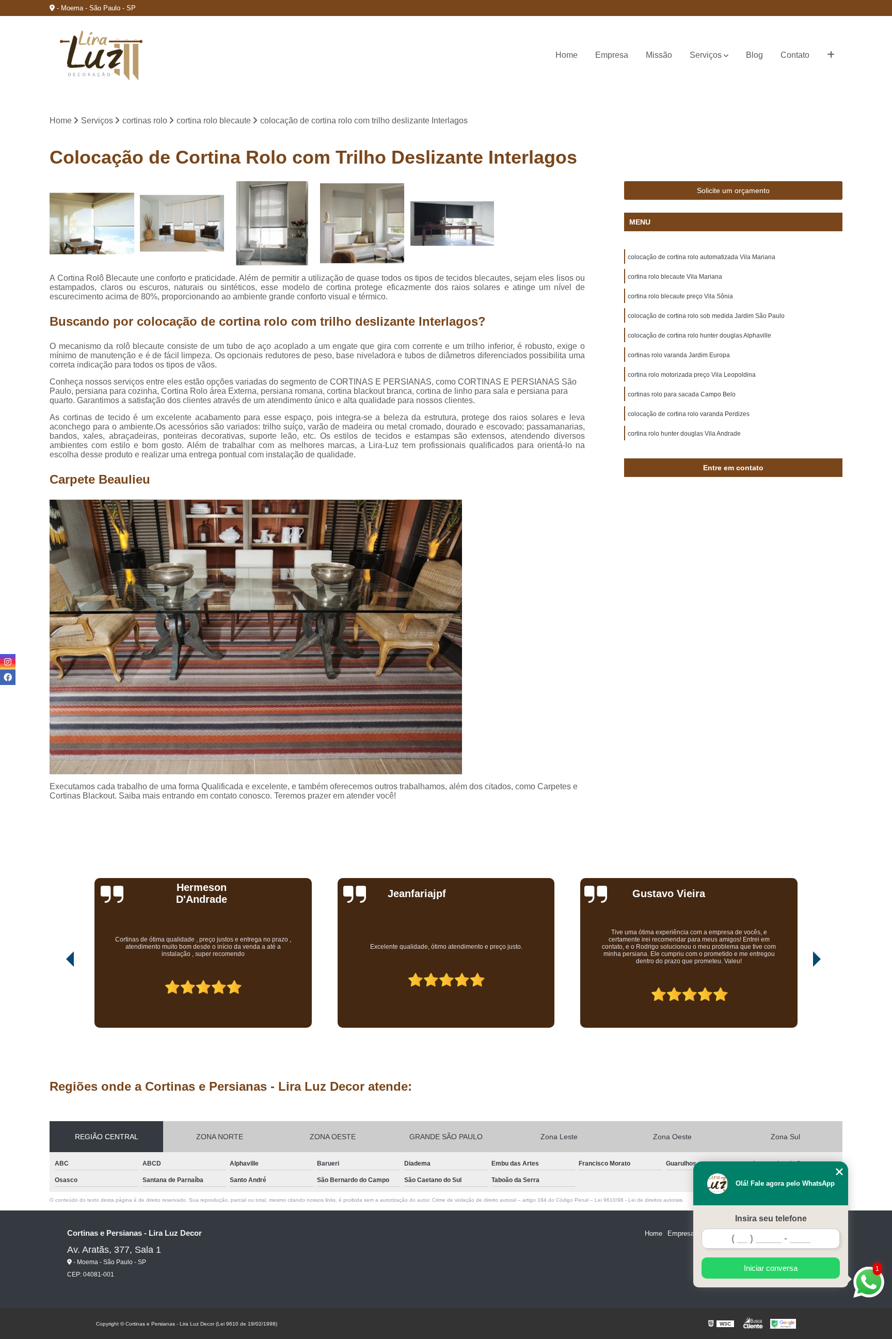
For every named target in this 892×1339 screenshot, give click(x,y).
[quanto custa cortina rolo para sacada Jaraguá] (92, 223)
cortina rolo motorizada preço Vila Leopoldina (692, 374)
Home (566, 55)
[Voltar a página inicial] (101, 55)
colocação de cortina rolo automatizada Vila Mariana (701, 257)
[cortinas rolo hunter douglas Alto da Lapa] (362, 223)
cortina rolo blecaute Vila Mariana (675, 276)
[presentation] (56, 999)
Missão (659, 55)
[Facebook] (7, 677)
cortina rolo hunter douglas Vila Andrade (684, 433)
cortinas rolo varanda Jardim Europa (679, 355)
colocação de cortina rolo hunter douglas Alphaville (699, 335)
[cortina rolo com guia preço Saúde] (182, 223)
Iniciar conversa (771, 1268)
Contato (794, 55)
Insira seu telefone (771, 1218)
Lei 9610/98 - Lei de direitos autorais (638, 1200)
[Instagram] (7, 662)
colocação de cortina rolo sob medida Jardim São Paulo (706, 316)
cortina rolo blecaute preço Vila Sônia (680, 296)
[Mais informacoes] (830, 55)
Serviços (706, 55)
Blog (754, 55)
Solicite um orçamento (733, 190)
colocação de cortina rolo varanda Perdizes (689, 414)
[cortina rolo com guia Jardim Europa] (452, 223)
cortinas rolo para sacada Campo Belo (682, 394)
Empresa (611, 55)
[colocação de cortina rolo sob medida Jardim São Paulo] (272, 223)
